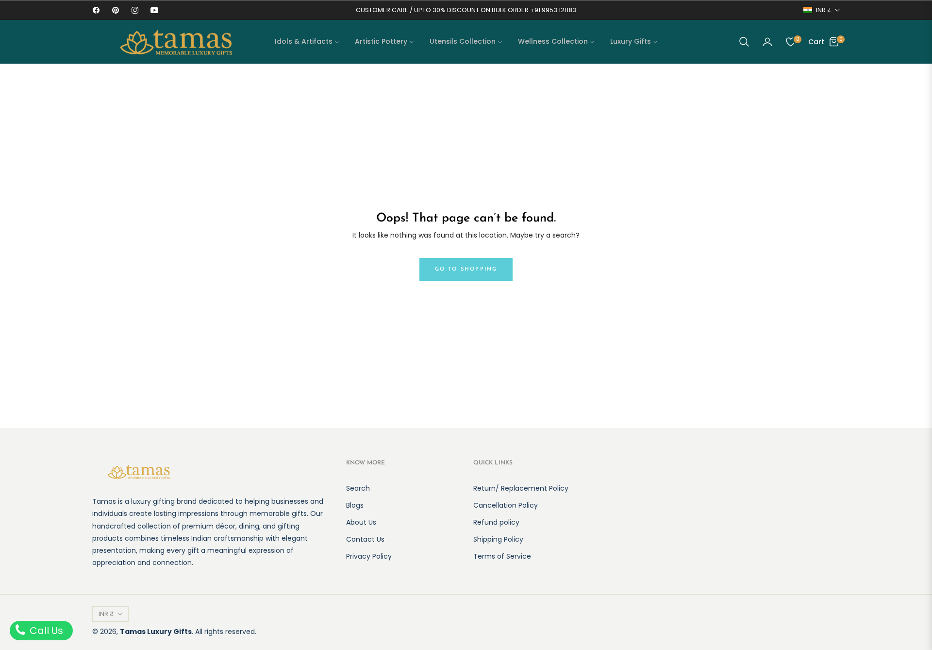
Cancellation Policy (505, 505)
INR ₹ (823, 10)
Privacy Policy (369, 556)
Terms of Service (502, 556)
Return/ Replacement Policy (520, 488)
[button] (744, 42)
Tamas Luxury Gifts (156, 631)
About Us (361, 522)
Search (358, 488)
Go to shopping (466, 269)
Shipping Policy (498, 539)
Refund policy (496, 522)
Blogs (355, 505)
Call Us (45, 630)
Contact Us (365, 539)
